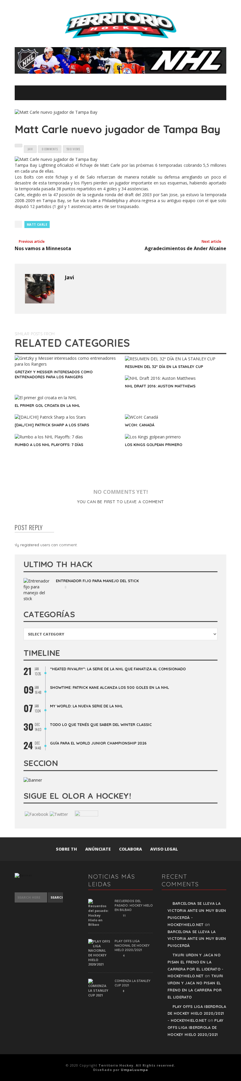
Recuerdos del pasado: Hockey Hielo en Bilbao (134, 905)
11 (123, 915)
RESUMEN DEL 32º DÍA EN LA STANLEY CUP (164, 366)
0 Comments (50, 149)
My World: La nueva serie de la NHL (86, 706)
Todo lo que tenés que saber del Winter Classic (101, 724)
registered (30, 544)
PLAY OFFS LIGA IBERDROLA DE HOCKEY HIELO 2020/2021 (196, 1027)
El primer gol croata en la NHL (47, 405)
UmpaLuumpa (134, 1069)
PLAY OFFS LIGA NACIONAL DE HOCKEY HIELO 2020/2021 (132, 945)
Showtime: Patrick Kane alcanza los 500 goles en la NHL (109, 687)
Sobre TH (66, 849)
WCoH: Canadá (139, 425)
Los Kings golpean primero (153, 444)
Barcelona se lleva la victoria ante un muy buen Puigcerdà (197, 938)
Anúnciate (98, 849)
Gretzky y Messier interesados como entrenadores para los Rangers (54, 374)
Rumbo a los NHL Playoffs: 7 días (49, 444)
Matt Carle (37, 224)
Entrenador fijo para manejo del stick (97, 580)
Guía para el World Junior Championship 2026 (98, 743)
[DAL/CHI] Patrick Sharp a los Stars (52, 425)
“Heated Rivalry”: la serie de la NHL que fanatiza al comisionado (118, 668)
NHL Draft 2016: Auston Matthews (160, 386)
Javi (69, 277)
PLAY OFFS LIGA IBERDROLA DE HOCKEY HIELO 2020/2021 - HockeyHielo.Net (197, 1013)
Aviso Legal (164, 849)
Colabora (130, 849)
